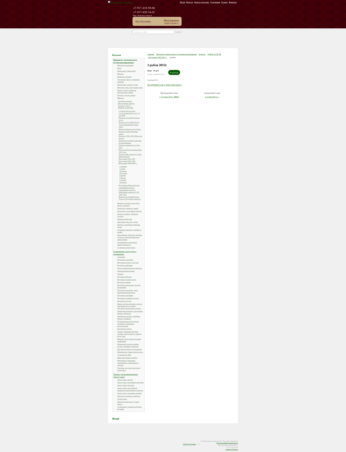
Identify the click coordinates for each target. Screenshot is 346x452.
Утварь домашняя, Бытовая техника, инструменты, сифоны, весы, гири (129, 333)
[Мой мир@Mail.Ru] (123, 439)
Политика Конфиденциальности (227, 443)
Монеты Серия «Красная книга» (128, 132)
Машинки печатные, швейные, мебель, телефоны (129, 317)
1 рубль (122, 168)
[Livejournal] (120, 439)
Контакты (233, 2)
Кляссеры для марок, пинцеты (128, 396)
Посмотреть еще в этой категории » (164, 84)
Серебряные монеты (126, 187)
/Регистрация (145, 21)
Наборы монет (124, 156)
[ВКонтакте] (118, 439)
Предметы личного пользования (129, 349)
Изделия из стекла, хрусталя (128, 262)
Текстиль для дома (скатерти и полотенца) (128, 369)
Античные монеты (125, 101)
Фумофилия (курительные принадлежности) (127, 243)
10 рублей (123, 173)
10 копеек (123, 171)
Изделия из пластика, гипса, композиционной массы (127, 291)
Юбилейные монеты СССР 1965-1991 (129, 193)
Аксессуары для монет (125, 385)
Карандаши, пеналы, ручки (127, 84)
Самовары (121, 257)
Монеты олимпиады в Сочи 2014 (129, 146)
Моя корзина (171, 20)
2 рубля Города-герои (127, 111)
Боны (119, 68)
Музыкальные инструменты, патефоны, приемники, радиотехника (128, 323)
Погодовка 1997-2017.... (128, 163)
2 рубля (122, 175)
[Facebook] (112, 439)
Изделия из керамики (125, 295)
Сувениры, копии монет (126, 247)
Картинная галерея (124, 329)
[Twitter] (115, 439)
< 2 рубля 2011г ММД (169, 96)
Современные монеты (127, 190)
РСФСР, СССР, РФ (125, 108)
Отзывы (224, 2)
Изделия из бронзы (124, 276)
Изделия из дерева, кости (126, 279)
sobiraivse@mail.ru (231, 449)
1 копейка (123, 166)
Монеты (120, 98)
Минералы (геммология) (126, 71)
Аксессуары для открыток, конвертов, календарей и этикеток (130, 389)
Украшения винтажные (126, 271)
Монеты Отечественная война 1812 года (130, 151)
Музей (182, 2)
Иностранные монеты (126, 103)
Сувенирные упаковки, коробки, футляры (129, 408)
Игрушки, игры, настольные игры (130, 87)
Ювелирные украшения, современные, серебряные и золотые (128, 362)
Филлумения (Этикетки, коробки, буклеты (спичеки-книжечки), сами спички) (129, 237)
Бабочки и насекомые (125, 65)
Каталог (116, 55)
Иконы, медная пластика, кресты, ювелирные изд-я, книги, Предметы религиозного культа (129, 306)
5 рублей (122, 180)
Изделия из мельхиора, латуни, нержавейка (129, 286)
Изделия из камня (123, 282)
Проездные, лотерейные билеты (129, 211)
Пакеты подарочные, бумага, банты (128, 403)
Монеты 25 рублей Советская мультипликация (130, 141)
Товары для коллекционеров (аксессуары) (125, 375)
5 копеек (122, 178)
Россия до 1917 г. (124, 105)
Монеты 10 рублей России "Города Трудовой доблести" (130, 198)
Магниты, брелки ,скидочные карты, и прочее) (128, 204)
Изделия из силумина (125, 259)
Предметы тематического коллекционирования (125, 61)
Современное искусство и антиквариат (124, 252)
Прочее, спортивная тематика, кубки (128, 225)
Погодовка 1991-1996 (127, 161)
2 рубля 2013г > (212, 96)
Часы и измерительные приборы (129, 268)
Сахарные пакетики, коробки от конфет (129, 231)
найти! (178, 31)
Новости (189, 2)
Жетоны (120, 74)
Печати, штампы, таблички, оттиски (127, 215)
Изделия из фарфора (125, 265)
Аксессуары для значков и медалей (130, 382)
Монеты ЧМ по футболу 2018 (130, 154)
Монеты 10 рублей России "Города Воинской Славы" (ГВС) (129, 124)
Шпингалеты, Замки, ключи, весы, (130, 352)
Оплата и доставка (201, 2)
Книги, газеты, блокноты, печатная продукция (127, 91)
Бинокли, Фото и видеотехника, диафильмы (129, 340)
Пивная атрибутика (124, 219)
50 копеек (123, 182)
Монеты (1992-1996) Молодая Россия (130, 137)
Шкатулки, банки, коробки (127, 357)
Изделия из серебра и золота (128, 298)
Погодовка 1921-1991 (127, 159)
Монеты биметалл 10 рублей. (130, 129)
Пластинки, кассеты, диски (127, 222)
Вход (137, 21)
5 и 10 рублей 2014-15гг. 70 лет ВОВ (129, 114)
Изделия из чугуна (124, 301)
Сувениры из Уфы (124, 355)
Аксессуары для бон (125, 379)
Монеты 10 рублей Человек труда (129, 119)
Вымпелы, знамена (124, 76)
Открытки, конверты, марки (127, 208)
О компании (215, 2)
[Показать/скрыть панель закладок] (109, 439)
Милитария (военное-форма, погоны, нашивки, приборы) (128, 345)
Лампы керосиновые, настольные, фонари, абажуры (130, 312)
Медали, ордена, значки (126, 95)
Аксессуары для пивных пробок (129, 393)
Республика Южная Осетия (129, 185)
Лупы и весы (122, 399)
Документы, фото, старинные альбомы (128, 80)
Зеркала (120, 274)
